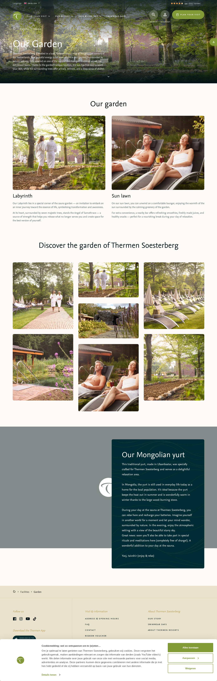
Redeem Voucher (95, 635)
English (32, 3)
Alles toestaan (190, 647)
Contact (90, 630)
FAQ (87, 624)
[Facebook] (15, 619)
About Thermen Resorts (163, 630)
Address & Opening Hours (102, 618)
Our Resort (62, 16)
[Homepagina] (14, 29)
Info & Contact (88, 16)
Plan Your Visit (37, 16)
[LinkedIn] (21, 619)
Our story (154, 618)
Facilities (24, 29)
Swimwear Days (115, 16)
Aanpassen (188, 658)
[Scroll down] (108, 77)
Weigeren (190, 668)
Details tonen (49, 674)
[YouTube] (27, 619)
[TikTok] (35, 619)
